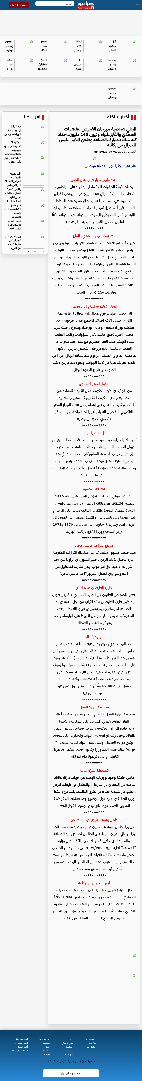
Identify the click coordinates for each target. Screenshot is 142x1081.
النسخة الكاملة (19, 5)
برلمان (70, 1051)
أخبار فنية (23, 1047)
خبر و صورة (44, 1039)
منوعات (69, 1055)
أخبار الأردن (67, 1039)
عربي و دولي (67, 1043)
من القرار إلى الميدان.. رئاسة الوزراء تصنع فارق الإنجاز (12, 132)
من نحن (92, 1043)
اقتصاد (69, 1047)
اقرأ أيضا (32, 117)
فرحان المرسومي (19, 1051)
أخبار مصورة (21, 1043)
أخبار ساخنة (118, 117)
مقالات (46, 1043)
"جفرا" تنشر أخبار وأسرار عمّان (13, 160)
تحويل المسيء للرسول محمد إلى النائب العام (14, 225)
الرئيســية (91, 1039)
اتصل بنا (91, 1047)
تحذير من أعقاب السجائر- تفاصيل (41, 51)
